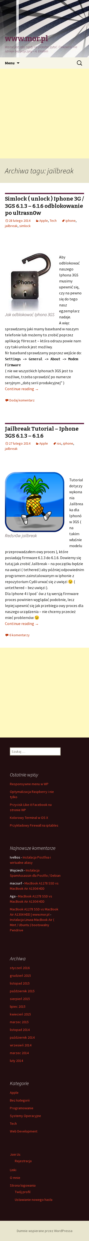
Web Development (23, 1131)
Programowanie (21, 1108)
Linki (13, 1170)
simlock (25, 226)
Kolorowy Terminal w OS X (29, 817)
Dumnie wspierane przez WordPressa (44, 1231)
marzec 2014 (19, 1053)
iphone (71, 220)
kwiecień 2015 (20, 1014)
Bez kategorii (20, 1100)
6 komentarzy (19, 635)
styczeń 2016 (20, 968)
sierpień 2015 (20, 998)
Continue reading (22, 388)
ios (59, 443)
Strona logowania (23, 1185)
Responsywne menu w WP (29, 784)
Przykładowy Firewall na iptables (34, 825)
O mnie (15, 1177)
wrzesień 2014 (20, 1045)
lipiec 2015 (17, 1006)
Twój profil (22, 1192)
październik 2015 (22, 991)
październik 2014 (22, 1037)
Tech (53, 220)
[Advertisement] (44, 113)
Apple (43, 220)
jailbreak (11, 226)
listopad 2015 (20, 983)
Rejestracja (23, 1161)
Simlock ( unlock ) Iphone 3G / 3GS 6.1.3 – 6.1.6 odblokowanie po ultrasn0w (44, 205)
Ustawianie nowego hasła (33, 1199)
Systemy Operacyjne (25, 1116)
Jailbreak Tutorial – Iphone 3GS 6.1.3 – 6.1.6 (42, 432)
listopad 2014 (20, 1029)
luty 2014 (16, 1060)
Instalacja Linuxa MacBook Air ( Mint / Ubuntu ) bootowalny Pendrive (32, 924)
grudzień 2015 (20, 975)
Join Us (15, 1154)
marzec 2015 (19, 1022)
